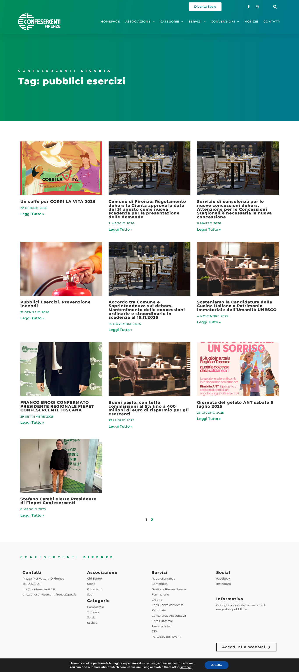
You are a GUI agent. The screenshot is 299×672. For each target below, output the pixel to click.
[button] (275, 6)
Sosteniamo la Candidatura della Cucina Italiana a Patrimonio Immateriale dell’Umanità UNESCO (237, 306)
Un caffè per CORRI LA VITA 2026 (58, 201)
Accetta (216, 665)
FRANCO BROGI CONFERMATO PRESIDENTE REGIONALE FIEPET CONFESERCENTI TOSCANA (57, 406)
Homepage (110, 21)
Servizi (195, 21)
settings (186, 667)
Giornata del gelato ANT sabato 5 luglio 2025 (235, 404)
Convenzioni (223, 21)
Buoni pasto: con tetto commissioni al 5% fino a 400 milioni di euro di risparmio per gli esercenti (149, 408)
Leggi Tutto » (32, 214)
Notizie (251, 21)
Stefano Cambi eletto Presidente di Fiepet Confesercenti (58, 501)
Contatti (272, 21)
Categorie (169, 21)
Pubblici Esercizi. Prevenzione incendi (55, 304)
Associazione (138, 21)
